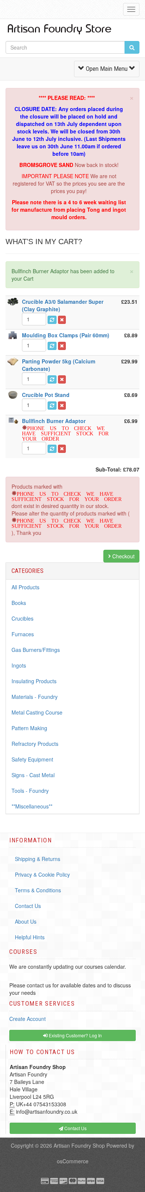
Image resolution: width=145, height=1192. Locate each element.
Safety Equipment (32, 759)
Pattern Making (29, 728)
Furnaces (23, 634)
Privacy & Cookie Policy (42, 874)
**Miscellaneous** (32, 806)
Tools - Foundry (30, 790)
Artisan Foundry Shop (79, 1145)
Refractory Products (35, 743)
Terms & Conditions (38, 890)
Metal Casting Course (37, 712)
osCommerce (72, 1161)
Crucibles (22, 618)
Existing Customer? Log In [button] (75, 1035)
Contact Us (28, 905)
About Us (25, 921)
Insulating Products (34, 681)
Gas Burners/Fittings (36, 649)
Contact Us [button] (75, 1128)
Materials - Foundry (35, 696)
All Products (25, 587)
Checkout (123, 556)
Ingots (19, 665)
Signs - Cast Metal (33, 775)
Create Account (27, 1018)
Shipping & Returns (37, 859)
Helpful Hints (30, 937)
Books (19, 602)
